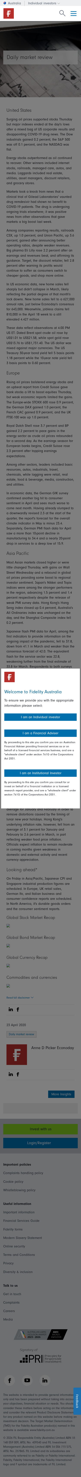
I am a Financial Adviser (40, 733)
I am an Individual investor (40, 717)
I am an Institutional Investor (40, 773)
